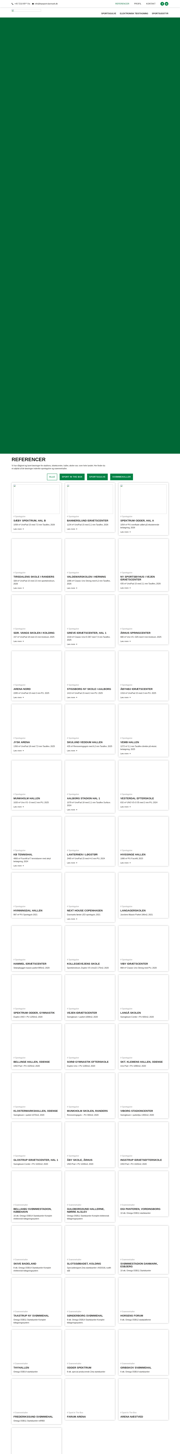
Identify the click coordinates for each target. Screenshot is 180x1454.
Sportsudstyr (160, 13)
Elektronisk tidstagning (134, 13)
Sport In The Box (72, 477)
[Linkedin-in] (166, 4)
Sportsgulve (108, 13)
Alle (52, 477)
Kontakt (151, 4)
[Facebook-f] (162, 4)
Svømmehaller (121, 477)
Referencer (122, 4)
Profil (137, 4)
